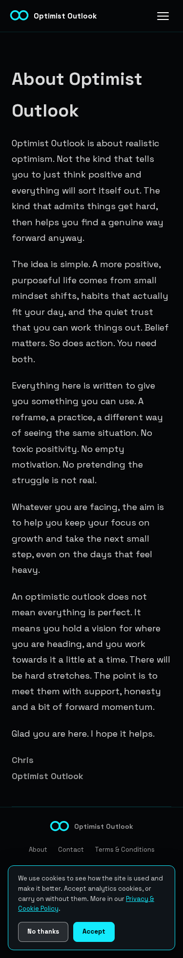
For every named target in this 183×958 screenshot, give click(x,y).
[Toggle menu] (163, 16)
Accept (93, 931)
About (38, 849)
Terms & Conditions (125, 849)
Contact (71, 849)
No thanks (43, 931)
